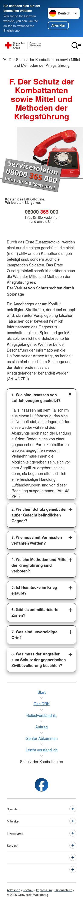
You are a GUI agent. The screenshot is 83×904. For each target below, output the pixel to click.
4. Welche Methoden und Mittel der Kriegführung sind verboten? (39, 565)
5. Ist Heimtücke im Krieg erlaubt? (34, 590)
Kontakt (28, 890)
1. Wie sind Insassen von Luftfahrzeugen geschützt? (35, 397)
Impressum (44, 890)
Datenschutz (63, 890)
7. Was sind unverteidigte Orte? (34, 634)
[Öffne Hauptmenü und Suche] (76, 45)
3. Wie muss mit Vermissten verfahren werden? (36, 540)
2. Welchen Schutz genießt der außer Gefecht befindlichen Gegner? (39, 515)
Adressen (13, 890)
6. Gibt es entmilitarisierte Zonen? (34, 612)
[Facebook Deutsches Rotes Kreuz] (41, 785)
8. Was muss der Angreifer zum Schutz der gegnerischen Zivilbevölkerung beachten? (38, 659)
